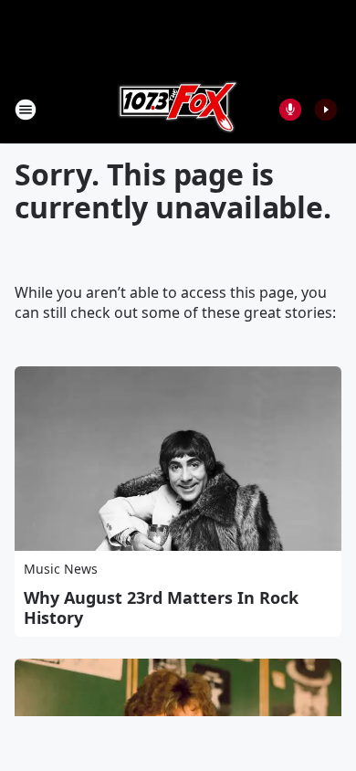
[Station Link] (178, 109)
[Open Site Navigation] (26, 110)
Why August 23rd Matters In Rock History (161, 607)
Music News (61, 568)
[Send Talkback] (290, 110)
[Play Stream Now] (326, 110)
